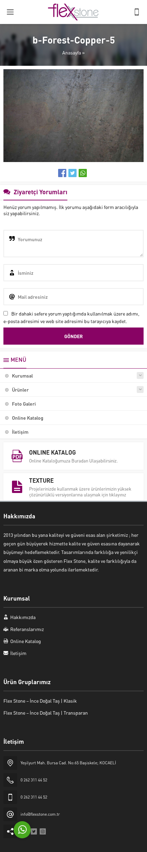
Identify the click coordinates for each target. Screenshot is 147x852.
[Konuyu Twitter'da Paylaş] (72, 173)
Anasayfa (71, 52)
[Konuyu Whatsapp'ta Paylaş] (83, 173)
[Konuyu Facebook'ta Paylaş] (62, 173)
